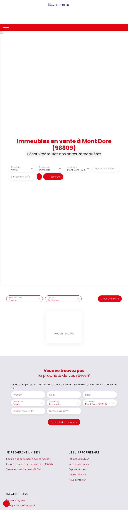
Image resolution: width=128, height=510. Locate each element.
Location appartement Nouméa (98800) (28, 458)
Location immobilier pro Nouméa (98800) (29, 464)
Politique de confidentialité (20, 505)
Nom (52, 394)
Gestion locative (77, 474)
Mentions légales (15, 500)
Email (88, 394)
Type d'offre (16, 167)
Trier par (51, 297)
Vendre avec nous (79, 464)
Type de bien (44, 167)
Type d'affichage (15, 297)
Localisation (71, 167)
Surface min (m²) (20, 176)
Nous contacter (77, 479)
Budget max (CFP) (105, 168)
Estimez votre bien (79, 458)
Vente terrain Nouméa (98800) (23, 469)
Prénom (17, 394)
